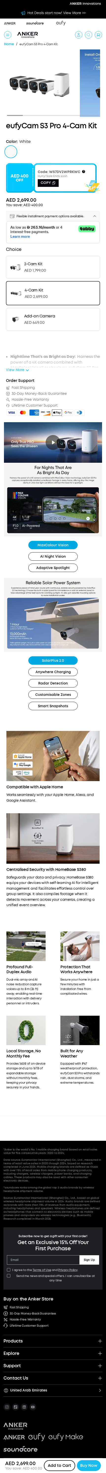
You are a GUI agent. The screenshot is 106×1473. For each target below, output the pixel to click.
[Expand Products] (100, 1341)
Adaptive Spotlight (53, 568)
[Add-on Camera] (53, 319)
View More (15, 370)
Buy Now (88, 1465)
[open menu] (7, 35)
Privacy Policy (67, 1270)
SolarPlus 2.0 (53, 660)
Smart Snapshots (53, 706)
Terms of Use (42, 1270)
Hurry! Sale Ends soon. (53, 176)
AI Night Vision (53, 556)
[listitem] (6, 1407)
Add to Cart (59, 1465)
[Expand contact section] (100, 1378)
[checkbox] (8, 1270)
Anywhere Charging (53, 672)
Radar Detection (53, 683)
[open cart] (98, 35)
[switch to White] (11, 152)
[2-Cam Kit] (53, 267)
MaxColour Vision (53, 545)
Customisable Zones (53, 694)
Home (9, 44)
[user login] (78, 35)
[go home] (27, 35)
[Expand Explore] (100, 1353)
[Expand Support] (100, 1365)
